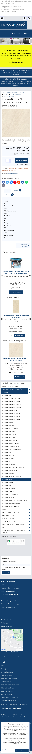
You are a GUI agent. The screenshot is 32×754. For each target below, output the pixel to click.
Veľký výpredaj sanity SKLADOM (13, 383)
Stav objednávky (5, 669)
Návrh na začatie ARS (7, 694)
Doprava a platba (6, 681)
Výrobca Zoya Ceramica (10, 506)
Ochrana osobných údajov (8, 700)
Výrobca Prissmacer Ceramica (13, 467)
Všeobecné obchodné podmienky (10, 684)
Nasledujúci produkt (23, 245)
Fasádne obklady (8, 518)
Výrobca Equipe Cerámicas (11, 443)
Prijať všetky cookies (21, 750)
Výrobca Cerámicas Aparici (11, 419)
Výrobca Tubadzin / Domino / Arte (14, 500)
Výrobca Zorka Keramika (11, 503)
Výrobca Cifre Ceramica (10, 428)
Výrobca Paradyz (8, 479)
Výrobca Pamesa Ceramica (11, 476)
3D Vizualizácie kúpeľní (7, 672)
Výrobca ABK (6, 395)
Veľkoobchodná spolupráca (9, 678)
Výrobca (5, 392)
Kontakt (3, 665)
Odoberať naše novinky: (9, 561)
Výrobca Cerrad (8, 422)
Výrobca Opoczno (8, 473)
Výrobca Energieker (9, 440)
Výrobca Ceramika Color (11, 401)
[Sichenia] (16, 544)
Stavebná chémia (8, 515)
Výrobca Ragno (7, 482)
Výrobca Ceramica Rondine (12, 407)
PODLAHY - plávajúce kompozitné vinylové (13, 531)
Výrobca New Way (8, 464)
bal (12, 335)
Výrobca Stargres (8, 491)
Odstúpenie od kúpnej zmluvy (9, 697)
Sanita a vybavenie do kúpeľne (13, 524)
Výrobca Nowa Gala (9, 470)
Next (30, 276)
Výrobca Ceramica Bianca (11, 404)
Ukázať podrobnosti (7, 749)
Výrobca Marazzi (8, 455)
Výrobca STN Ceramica (10, 494)
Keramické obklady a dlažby (12, 389)
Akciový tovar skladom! (10, 386)
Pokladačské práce (6, 675)
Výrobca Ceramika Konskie (11, 413)
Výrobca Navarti (8, 458)
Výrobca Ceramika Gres (10, 410)
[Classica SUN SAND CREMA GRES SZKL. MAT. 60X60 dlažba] (16, 123)
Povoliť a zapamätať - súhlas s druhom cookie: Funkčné (12, 651)
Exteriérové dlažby (9, 521)
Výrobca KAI (6, 452)
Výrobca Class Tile (9, 431)
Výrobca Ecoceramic (9, 437)
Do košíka (22, 161)
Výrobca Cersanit (8, 425)
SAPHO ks (5, 527)
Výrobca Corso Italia (9, 434)
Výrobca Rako (7, 485)
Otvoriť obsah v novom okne (12, 657)
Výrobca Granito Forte (10, 446)
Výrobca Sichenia (8, 488)
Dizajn (4, 509)
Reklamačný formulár (7, 691)
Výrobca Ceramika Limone (11, 416)
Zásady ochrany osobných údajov (19, 746)
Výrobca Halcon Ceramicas (12, 449)
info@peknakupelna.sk (11, 594)
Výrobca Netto (7, 461)
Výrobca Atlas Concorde (11, 398)
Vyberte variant (16, 292)
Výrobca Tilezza (8, 497)
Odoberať (6, 573)
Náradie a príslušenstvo (11, 512)
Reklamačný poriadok (7, 688)
